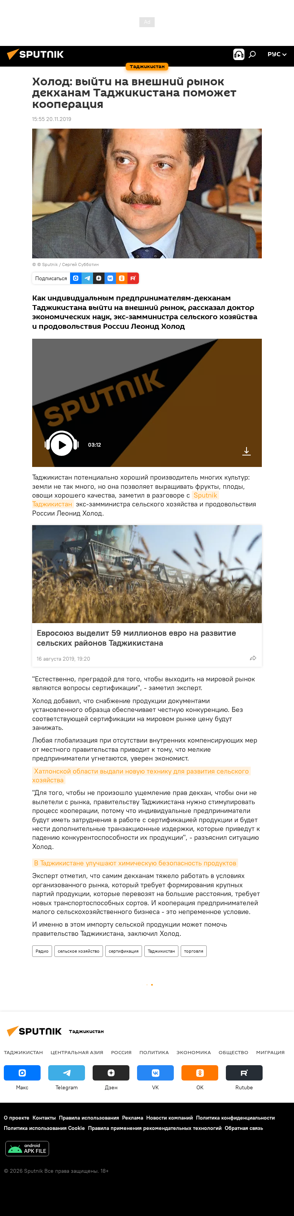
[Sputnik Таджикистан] (37, 60)
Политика (154, 1052)
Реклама (132, 1117)
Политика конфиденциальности (235, 1117)
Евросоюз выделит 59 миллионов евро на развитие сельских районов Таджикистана (136, 638)
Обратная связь (244, 1128)
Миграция (270, 1052)
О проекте (16, 1117)
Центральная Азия (77, 1052)
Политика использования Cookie (44, 1128)
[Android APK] (27, 1149)
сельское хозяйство (79, 951)
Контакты (44, 1117)
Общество (233, 1052)
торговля (193, 951)
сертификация (124, 951)
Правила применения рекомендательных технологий (155, 1128)
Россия (121, 1052)
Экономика (193, 1052)
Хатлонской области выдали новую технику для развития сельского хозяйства (141, 775)
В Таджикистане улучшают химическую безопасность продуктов (135, 863)
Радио (42, 951)
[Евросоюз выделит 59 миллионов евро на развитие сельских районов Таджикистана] (147, 574)
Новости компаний (169, 1117)
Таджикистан (161, 951)
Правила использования (89, 1117)
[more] (253, 658)
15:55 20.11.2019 (51, 119)
